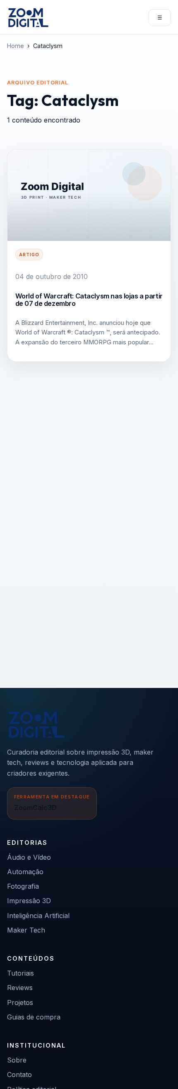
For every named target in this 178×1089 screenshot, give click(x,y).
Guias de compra (33, 1017)
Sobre (16, 1060)
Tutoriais (20, 973)
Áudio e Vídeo (29, 857)
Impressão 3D (29, 901)
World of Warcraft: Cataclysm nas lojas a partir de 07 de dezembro (89, 300)
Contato (19, 1074)
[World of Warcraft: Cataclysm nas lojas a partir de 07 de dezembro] (89, 195)
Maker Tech (26, 930)
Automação (25, 872)
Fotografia (23, 886)
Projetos (20, 1002)
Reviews (20, 987)
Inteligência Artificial (38, 915)
